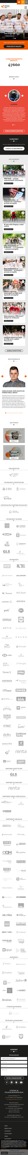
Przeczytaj (9, 36)
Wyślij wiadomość (14, 1078)
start (6, 1125)
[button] (19, 2)
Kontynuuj (4, 1153)
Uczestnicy (7, 1131)
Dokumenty (7, 1138)
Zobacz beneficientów (14, 131)
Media (6, 1136)
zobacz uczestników (14, 148)
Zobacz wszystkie (14, 351)
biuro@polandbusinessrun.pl (14, 1099)
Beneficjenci (8, 1128)
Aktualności (8, 1133)
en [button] (26, 2)
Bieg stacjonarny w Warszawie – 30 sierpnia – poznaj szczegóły (14, 30)
